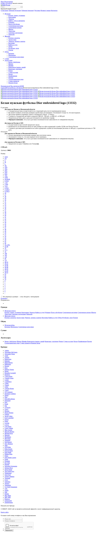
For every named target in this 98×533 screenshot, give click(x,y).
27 (5, 195)
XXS (6, 157)
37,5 (6, 250)
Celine (7, 383)
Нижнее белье (13, 83)
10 (5, 252)
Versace (7, 483)
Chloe (6, 387)
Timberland (8, 473)
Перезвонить (9, 530)
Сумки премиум (13, 81)
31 (5, 202)
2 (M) (6, 184)
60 (5, 243)
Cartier (7, 380)
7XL (6, 176)
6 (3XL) (7, 191)
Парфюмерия (12, 76)
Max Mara (8, 495)
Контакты (54, 10)
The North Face (9, 471)
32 (5, 203)
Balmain (7, 361)
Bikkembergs (9, 362)
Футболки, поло (13, 48)
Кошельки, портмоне (15, 69)
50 (5, 233)
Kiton (6, 421)
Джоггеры (11, 31)
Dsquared (7, 400)
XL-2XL (7, 245)
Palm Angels (8, 449)
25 (5, 279)
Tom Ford (8, 475)
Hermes (7, 411)
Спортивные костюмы (15, 26)
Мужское (8, 14)
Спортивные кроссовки (16, 57)
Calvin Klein (8, 376)
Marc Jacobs (8, 430)
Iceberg (7, 414)
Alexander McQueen (11, 352)
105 (6, 255)
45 (5, 224)
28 (5, 196)
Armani (7, 357)
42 (5, 219)
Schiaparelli (8, 501)
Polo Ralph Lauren (10, 457)
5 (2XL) (7, 189)
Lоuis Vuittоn (9, 428)
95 (5, 274)
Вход (2, 1)
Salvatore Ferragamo (11, 466)
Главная (3, 88)
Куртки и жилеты (14, 38)
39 (5, 214)
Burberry (7, 375)
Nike (6, 445)
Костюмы (11, 43)
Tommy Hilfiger (9, 476)
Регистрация (8, 1)
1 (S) (6, 183)
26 (5, 193)
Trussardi (7, 478)
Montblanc (8, 437)
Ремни (10, 71)
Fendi (6, 404)
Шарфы (10, 65)
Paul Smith (8, 452)
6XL (6, 174)
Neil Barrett (8, 442)
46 (5, 226)
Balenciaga (8, 359)
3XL (6, 169)
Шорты (10, 29)
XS (6, 158)
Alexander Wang (10, 354)
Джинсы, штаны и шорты (16, 41)
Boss (6, 368)
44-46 (6, 265)
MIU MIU (8, 497)
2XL (6, 167)
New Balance (9, 444)
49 (5, 231)
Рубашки (11, 22)
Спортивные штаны (15, 27)
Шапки (10, 64)
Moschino (8, 438)
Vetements (8, 485)
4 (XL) (7, 188)
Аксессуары (12, 39)
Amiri (6, 356)
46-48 (6, 267)
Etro (6, 402)
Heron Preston (9, 413)
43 (5, 221)
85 (5, 276)
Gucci (6, 409)
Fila (6, 406)
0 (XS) (7, 181)
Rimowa (7, 499)
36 (5, 208)
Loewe (7, 425)
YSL (6, 488)
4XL (6, 170)
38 (5, 212)
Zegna (6, 490)
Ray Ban (7, 463)
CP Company (9, 392)
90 (5, 258)
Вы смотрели (17, 86)
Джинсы (11, 19)
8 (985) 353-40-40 (6, 3)
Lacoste (7, 423)
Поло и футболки (14, 24)
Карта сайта (5, 512)
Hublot (7, 494)
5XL (6, 172)
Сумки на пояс (13, 72)
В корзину (4, 298)
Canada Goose (9, 378)
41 (5, 217)
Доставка (37, 10)
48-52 (6, 262)
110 (6, 257)
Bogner (7, 366)
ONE (6, 177)
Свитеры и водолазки (15, 33)
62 (5, 241)
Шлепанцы (12, 55)
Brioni (6, 371)
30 (5, 200)
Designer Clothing (10, 394)
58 (5, 240)
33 (5, 205)
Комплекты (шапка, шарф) (17, 67)
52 (5, 234)
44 (5, 222)
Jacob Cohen (8, 416)
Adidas (7, 350)
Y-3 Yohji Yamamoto (11, 487)
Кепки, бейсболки (14, 62)
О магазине (4, 10)
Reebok (7, 464)
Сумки (7, 58)
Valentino (7, 482)
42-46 (6, 246)
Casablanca (8, 381)
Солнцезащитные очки (15, 79)
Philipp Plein (8, 454)
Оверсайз (11, 34)
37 (5, 210)
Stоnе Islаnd (8, 469)
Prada (6, 459)
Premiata (7, 461)
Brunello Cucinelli (10, 373)
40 (5, 215)
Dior (6, 397)
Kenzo (7, 419)
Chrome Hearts (9, 388)
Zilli (6, 492)
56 (5, 238)
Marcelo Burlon (9, 431)
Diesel (6, 395)
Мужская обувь (10, 325)
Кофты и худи (12, 45)
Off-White (8, 447)
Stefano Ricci (9, 468)
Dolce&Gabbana (10, 399)
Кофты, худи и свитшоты (16, 20)
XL (6, 165)
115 (6, 260)
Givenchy (8, 407)
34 (5, 207)
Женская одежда (10, 316)
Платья (10, 50)
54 (5, 236)
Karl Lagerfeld (9, 418)
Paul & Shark (9, 450)
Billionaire (8, 364)
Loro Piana (8, 426)
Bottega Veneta (9, 369)
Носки (10, 74)
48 (5, 229)
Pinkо (6, 456)
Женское (7, 36)
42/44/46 (7, 179)
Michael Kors (9, 433)
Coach (7, 390)
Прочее (10, 77)
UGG (6, 480)
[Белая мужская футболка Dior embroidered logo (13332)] (19, 89)
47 (5, 227)
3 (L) (6, 186)
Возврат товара (46, 10)
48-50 (6, 269)
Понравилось (5, 86)
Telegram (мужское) (15, 10)
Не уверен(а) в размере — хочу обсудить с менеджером (21, 296)
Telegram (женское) (28, 10)
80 (5, 277)
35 (5, 248)
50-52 (6, 272)
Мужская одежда (10, 311)
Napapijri (7, 440)
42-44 (6, 271)
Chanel (7, 385)
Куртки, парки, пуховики (16, 15)
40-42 (6, 264)
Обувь (10, 46)
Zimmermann (9, 502)
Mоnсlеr (7, 435)
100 (6, 253)
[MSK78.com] (5, 5)
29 (5, 198)
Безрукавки (12, 17)
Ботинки (11, 53)
